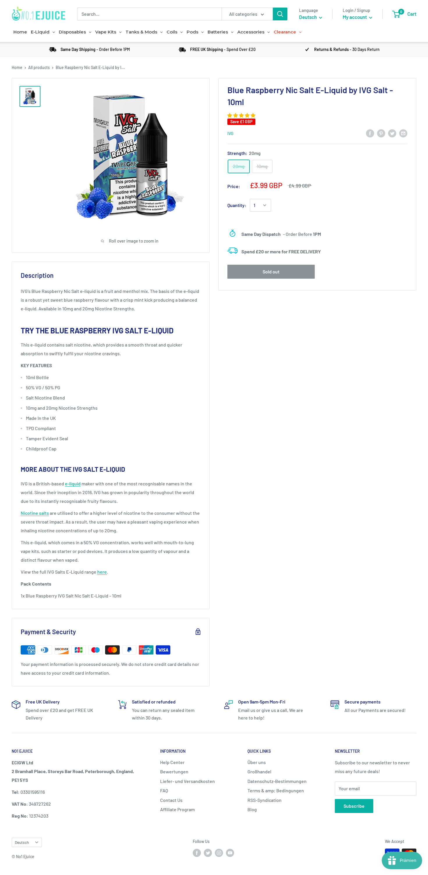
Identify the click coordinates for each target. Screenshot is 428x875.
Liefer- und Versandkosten (187, 781)
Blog (252, 809)
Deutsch (22, 842)
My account (355, 17)
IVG (230, 133)
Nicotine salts (35, 513)
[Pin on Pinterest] (381, 132)
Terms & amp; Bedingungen (275, 790)
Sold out (271, 271)
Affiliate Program (177, 809)
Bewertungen (174, 771)
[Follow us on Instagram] (219, 853)
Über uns (256, 762)
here (102, 572)
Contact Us (171, 800)
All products (39, 67)
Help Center (172, 762)
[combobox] (149, 14)
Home (17, 67)
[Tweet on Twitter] (392, 132)
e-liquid (73, 483)
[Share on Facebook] (370, 132)
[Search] (280, 14)
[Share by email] (403, 132)
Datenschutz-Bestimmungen (277, 781)
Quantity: (236, 205)
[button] (241, 115)
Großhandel (259, 771)
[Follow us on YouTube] (230, 853)
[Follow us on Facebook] (197, 853)
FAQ (164, 790)
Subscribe (354, 806)
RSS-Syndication (264, 800)
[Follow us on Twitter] (208, 853)
